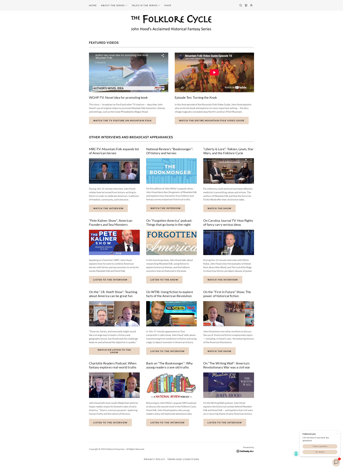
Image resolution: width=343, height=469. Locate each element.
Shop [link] (167, 5)
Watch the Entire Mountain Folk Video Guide (211, 120)
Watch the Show (219, 208)
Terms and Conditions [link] (183, 459)
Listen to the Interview (110, 279)
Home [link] (93, 5)
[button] (114, 5)
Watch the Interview (108, 208)
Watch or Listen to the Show (114, 351)
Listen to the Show (164, 279)
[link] (246, 5)
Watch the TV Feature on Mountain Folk (122, 120)
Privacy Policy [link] (154, 459)
